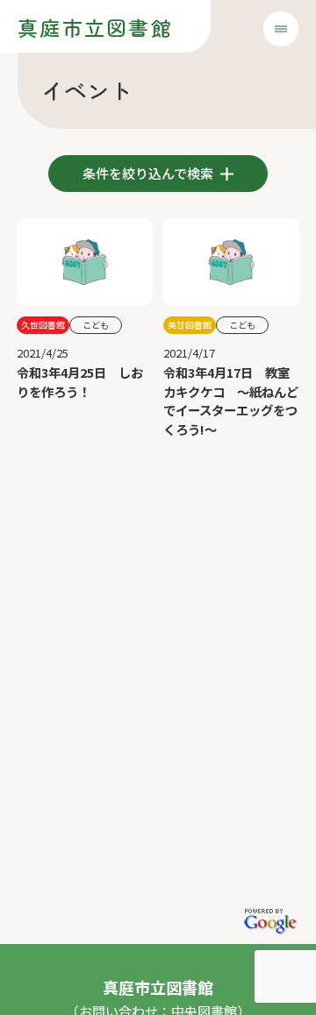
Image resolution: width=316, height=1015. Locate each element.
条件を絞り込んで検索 (149, 173)
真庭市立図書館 (95, 27)
